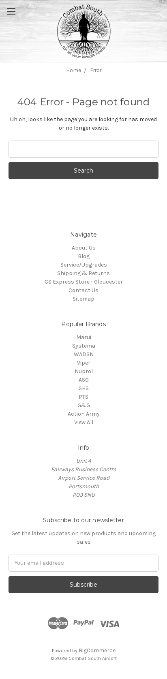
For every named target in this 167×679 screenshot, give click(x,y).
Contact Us (83, 290)
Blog (84, 256)
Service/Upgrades (83, 264)
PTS (83, 396)
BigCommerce (97, 650)
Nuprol (84, 371)
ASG (84, 379)
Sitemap (83, 298)
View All (83, 422)
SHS (84, 388)
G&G (83, 405)
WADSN (84, 354)
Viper (83, 362)
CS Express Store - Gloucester (84, 281)
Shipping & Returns (83, 273)
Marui (83, 337)
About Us (84, 247)
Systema (83, 345)
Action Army (84, 413)
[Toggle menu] (20, 20)
